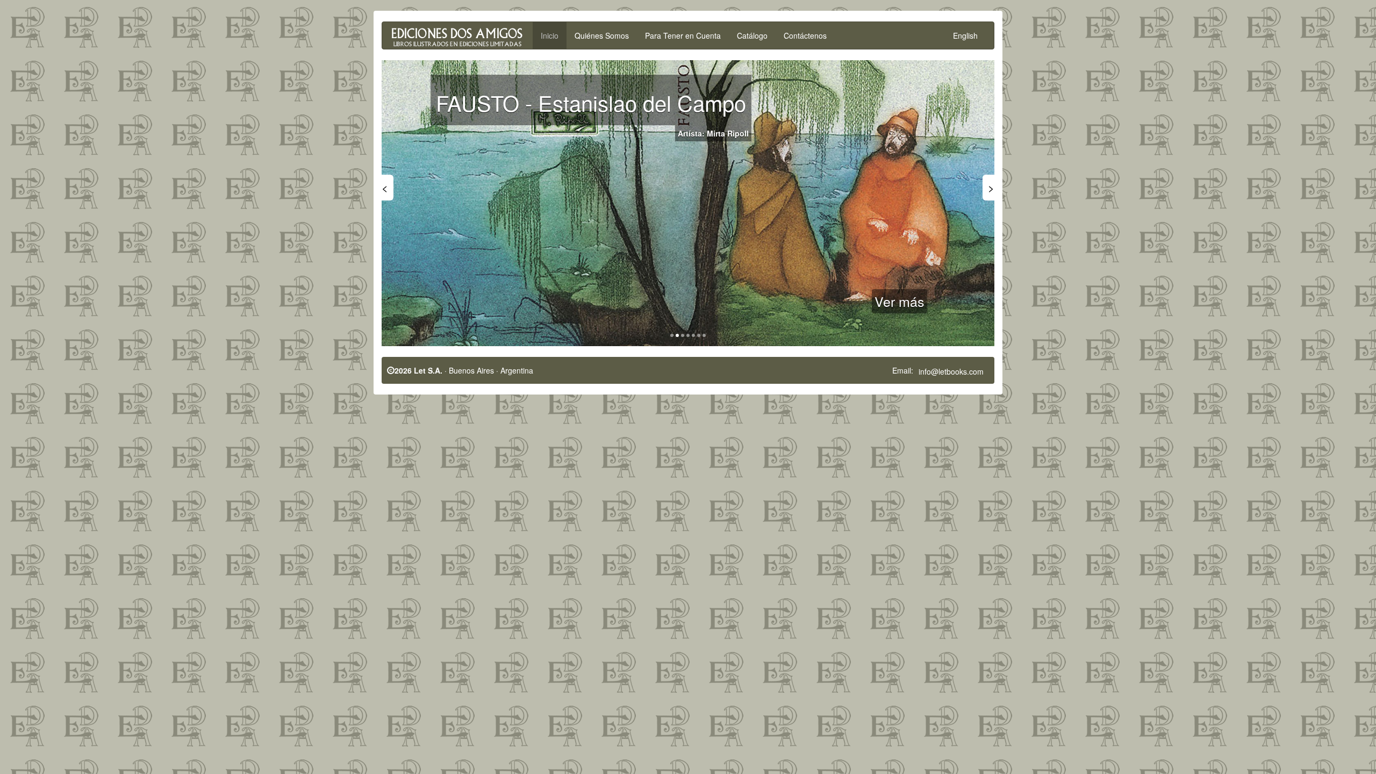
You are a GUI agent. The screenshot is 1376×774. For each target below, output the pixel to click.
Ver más (899, 301)
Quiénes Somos (602, 35)
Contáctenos (805, 35)
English (965, 35)
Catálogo (752, 35)
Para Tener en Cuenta (683, 35)
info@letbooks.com (951, 371)
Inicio (549, 35)
